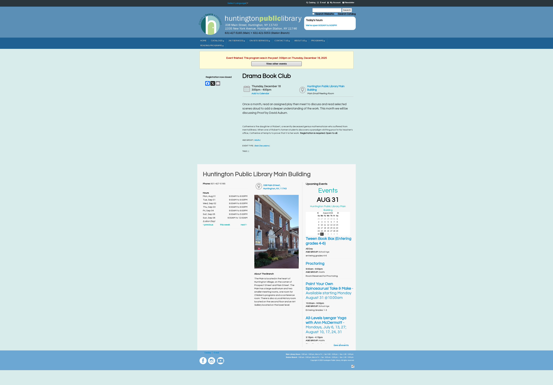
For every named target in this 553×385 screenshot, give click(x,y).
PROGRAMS (317, 41)
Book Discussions (262, 146)
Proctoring (315, 264)
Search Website (324, 14)
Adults (257, 140)
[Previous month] (318, 213)
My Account (335, 2)
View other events (276, 63)
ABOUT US (299, 41)
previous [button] (208, 225)
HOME (203, 41)
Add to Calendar (260, 93)
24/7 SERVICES (236, 41)
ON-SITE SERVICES (259, 41)
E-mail (323, 2)
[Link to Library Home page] (249, 24)
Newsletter (349, 2)
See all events (341, 345)
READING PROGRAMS (211, 46)
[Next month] (338, 213)
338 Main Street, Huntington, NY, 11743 (275, 187)
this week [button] (225, 225)
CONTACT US (281, 41)
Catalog (312, 2)
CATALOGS (217, 41)
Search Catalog (346, 14)
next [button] (243, 225)
